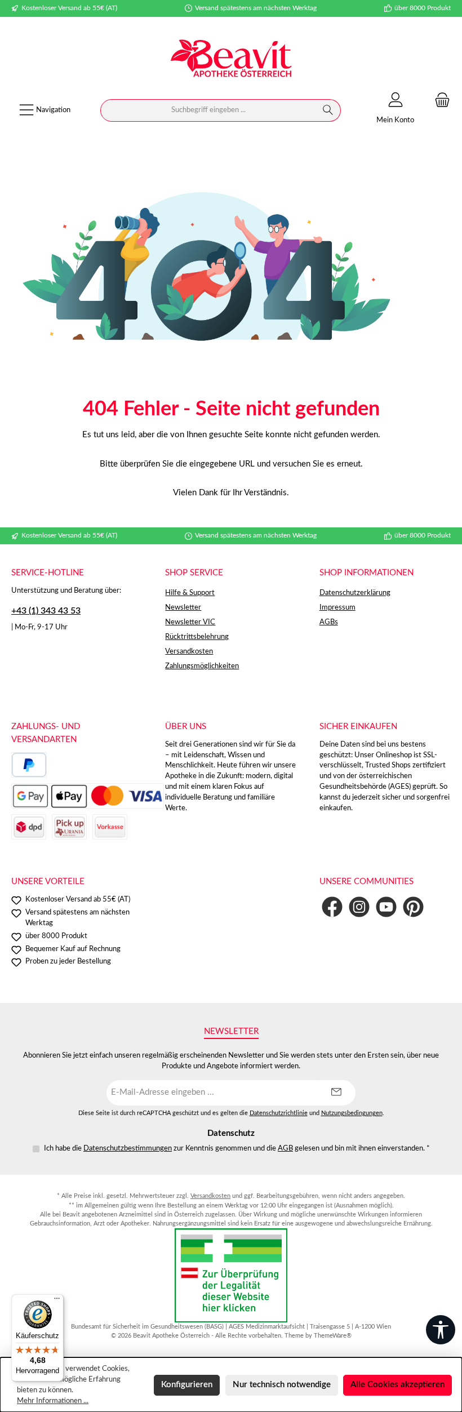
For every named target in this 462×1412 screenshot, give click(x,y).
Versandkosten (189, 651)
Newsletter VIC (190, 622)
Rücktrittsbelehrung (197, 636)
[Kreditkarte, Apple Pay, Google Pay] (87, 796)
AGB (285, 1148)
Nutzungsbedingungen (352, 1113)
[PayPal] (29, 765)
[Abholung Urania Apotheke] (69, 827)
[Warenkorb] (439, 100)
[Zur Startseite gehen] (231, 60)
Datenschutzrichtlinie (279, 1113)
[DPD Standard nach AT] (28, 827)
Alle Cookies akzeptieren (397, 1384)
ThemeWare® (333, 1336)
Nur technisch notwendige (282, 1384)
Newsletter (183, 607)
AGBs (328, 622)
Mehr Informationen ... (52, 1400)
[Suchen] (328, 110)
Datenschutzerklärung (354, 592)
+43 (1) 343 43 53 (46, 610)
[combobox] (208, 110)
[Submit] (336, 1092)
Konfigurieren (186, 1384)
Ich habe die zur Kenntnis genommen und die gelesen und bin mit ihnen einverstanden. (237, 1148)
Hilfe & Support (190, 592)
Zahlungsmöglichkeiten (202, 666)
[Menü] (57, 1301)
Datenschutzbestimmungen (127, 1148)
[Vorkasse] (109, 827)
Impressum (337, 607)
